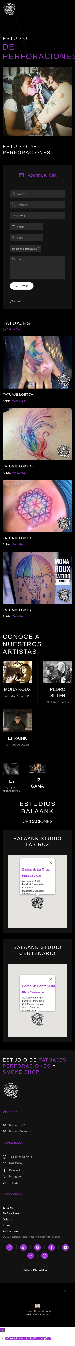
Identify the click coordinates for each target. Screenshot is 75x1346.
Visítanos (10, 1112)
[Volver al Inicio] (9, 9)
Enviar (23, 285)
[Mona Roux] (17, 672)
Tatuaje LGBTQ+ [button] (18, 394)
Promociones (10, 1231)
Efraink (17, 738)
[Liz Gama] (37, 767)
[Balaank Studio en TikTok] (23, 1247)
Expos (6, 1225)
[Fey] (11, 769)
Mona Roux (17, 689)
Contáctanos (13, 1143)
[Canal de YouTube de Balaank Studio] (65, 1247)
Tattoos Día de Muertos (37, 1270)
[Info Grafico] (37, 1306)
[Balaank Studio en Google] (37, 1247)
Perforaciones (11, 1213)
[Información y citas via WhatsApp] (44, 1256)
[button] (70, 9)
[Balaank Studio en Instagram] (9, 1247)
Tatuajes (8, 1207)
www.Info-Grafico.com (37, 1314)
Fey (10, 781)
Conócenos (12, 1194)
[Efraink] (17, 720)
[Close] (50, 862)
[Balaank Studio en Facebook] (51, 1247)
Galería (7, 1219)
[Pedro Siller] (57, 672)
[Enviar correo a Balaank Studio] (30, 1256)
